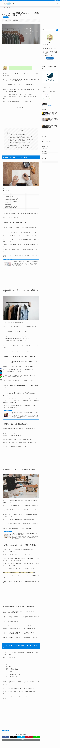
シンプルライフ (6, 730)
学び (45, 148)
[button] (5, 737)
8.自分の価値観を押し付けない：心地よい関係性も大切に (20, 145)
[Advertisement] (21, 54)
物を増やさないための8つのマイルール (16, 132)
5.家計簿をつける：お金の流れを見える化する (18, 140)
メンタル (45, 146)
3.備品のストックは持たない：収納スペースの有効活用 (20, 137)
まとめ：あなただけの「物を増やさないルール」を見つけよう (21, 147)
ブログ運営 (46, 143)
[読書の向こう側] (9, 3)
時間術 (45, 151)
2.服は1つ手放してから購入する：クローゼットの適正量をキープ (22, 136)
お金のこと (46, 139)
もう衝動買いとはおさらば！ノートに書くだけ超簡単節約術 (25, 261)
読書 (45, 153)
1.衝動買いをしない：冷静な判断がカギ (17, 134)
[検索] (57, 0)
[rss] (56, 0)
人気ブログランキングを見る (47, 105)
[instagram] (54, 0)
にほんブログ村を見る (45, 100)
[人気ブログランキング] (44, 104)
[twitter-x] (53, 0)
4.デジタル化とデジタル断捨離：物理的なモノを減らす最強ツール (22, 139)
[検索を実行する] (57, 30)
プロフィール (50, 58)
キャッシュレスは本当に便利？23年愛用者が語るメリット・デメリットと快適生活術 (25, 534)
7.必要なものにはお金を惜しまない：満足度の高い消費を (20, 143)
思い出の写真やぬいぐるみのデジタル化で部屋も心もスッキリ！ (25, 413)
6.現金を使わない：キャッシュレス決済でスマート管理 (20, 142)
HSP (44, 136)
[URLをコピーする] (1, 379)
